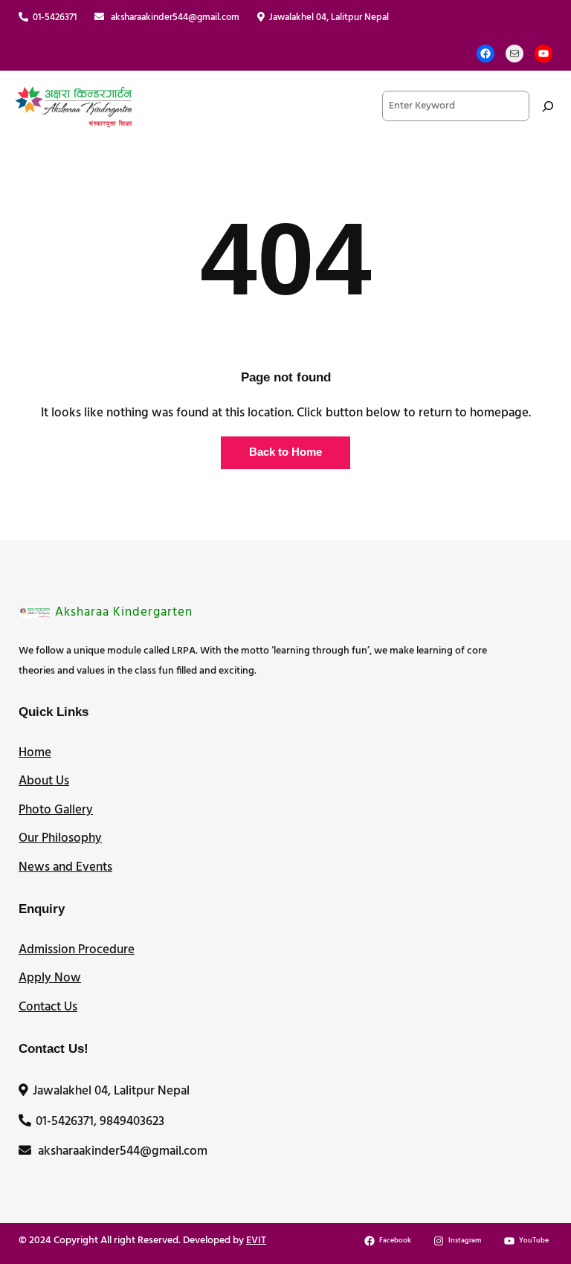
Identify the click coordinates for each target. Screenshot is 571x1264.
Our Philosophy (60, 838)
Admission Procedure (77, 950)
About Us (44, 781)
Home (35, 753)
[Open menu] (260, 106)
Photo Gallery (56, 810)
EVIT (256, 1240)
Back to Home (285, 452)
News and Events (65, 867)
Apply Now (50, 978)
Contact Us (48, 1007)
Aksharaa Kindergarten (124, 612)
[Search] (548, 106)
